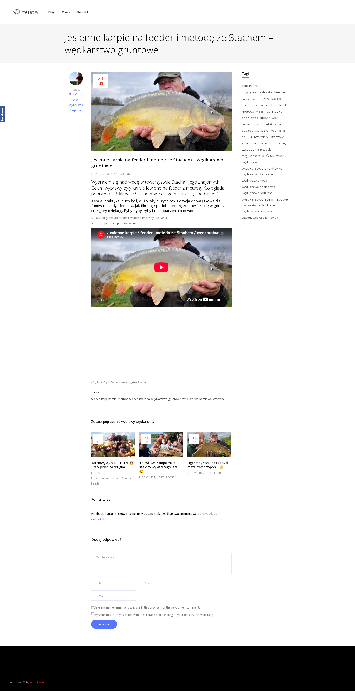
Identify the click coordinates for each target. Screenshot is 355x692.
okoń (259, 124)
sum (274, 143)
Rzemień (261, 137)
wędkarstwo (250, 162)
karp (104, 399)
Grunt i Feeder (166, 477)
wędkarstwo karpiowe (197, 399)
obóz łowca (250, 117)
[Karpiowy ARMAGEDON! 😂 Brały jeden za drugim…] (113, 444)
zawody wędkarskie (255, 217)
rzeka (247, 136)
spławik (264, 143)
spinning (250, 143)
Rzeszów (277, 137)
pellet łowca (272, 124)
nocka (277, 111)
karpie (112, 399)
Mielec (259, 111)
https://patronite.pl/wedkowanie (116, 223)
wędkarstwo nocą (254, 180)
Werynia (218, 399)
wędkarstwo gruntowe (166, 399)
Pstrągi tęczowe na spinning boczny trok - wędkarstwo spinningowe (151, 514)
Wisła (270, 156)
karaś (255, 99)
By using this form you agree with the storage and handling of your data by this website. (154, 615)
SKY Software (37, 682)
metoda (144, 399)
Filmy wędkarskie (109, 478)
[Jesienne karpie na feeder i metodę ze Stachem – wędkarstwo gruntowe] (76, 79)
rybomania (277, 130)
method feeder (128, 399)
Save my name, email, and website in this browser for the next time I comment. (147, 607)
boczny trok (250, 86)
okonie (247, 124)
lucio (75, 90)
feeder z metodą (185, 188)
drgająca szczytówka (257, 92)
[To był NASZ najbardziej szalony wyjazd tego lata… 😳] (161, 444)
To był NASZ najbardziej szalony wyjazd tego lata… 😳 (159, 467)
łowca (274, 217)
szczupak (249, 149)
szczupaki (264, 149)
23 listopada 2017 (106, 174)
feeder (95, 399)
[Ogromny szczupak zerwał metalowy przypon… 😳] (209, 444)
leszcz (246, 105)
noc (267, 111)
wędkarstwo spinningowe (265, 199)
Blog (71, 94)
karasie (246, 99)
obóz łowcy (269, 118)
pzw (265, 130)
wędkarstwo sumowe (257, 211)
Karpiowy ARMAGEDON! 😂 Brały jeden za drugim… (112, 465)
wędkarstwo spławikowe (258, 205)
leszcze (258, 105)
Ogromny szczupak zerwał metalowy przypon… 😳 (207, 465)
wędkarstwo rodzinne (257, 193)
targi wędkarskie (253, 156)
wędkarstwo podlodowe (259, 186)
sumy (282, 143)
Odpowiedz (98, 519)
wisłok (281, 156)
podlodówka (250, 130)
